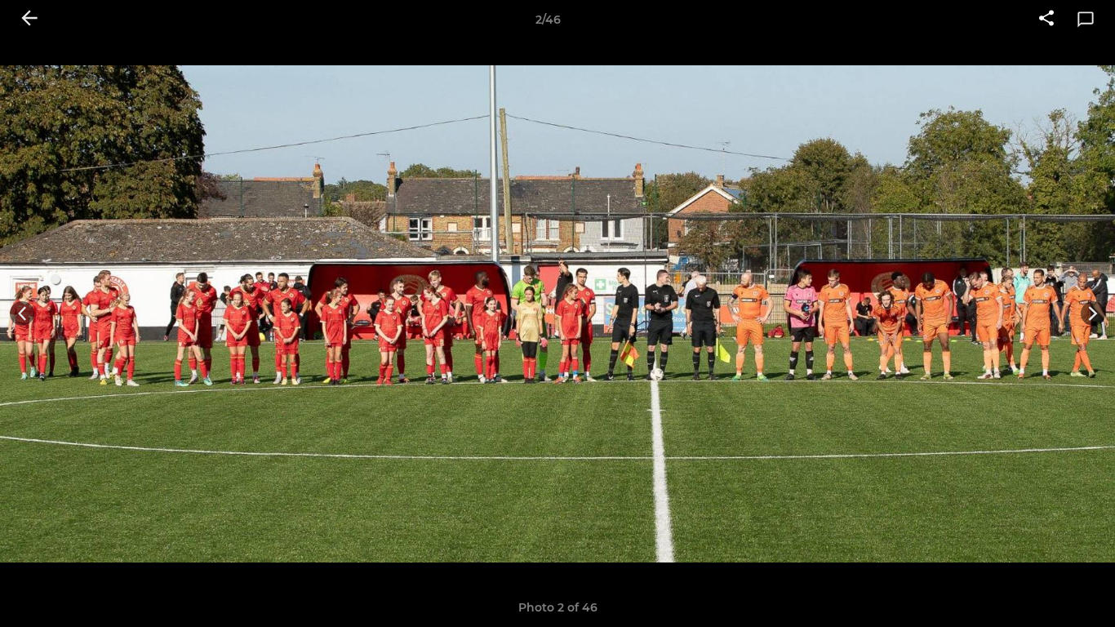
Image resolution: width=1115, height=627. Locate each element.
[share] (1046, 19)
